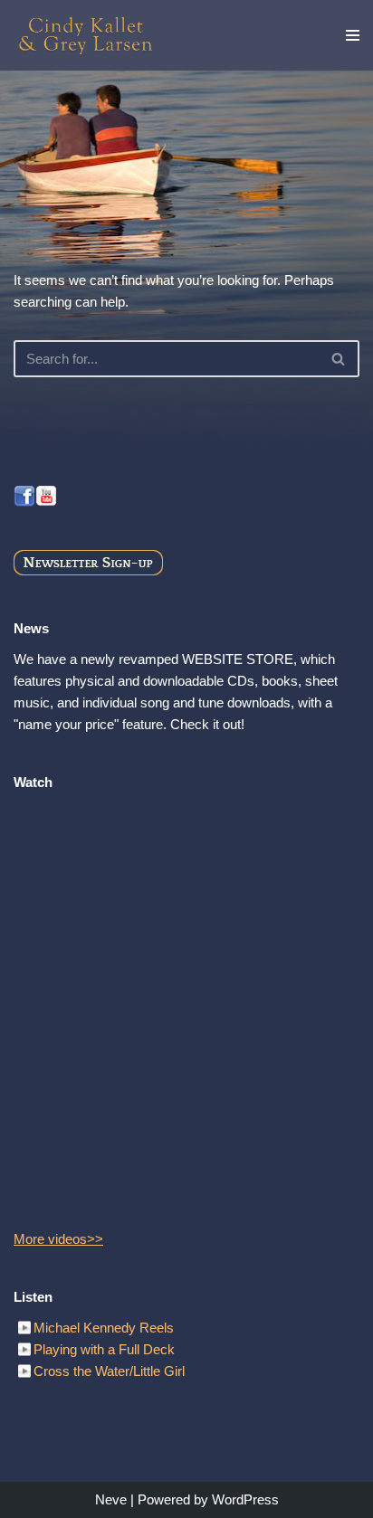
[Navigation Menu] (352, 35)
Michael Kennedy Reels (103, 1327)
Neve (111, 1499)
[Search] (339, 358)
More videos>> (58, 1239)
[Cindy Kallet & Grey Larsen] (86, 35)
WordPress (245, 1499)
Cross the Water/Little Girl (109, 1371)
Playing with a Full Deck (104, 1349)
